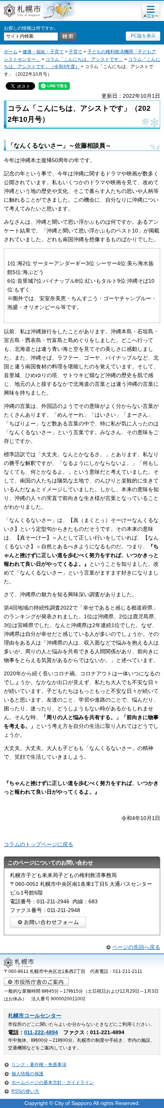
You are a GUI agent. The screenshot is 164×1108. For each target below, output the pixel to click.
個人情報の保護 (27, 1073)
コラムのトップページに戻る (38, 844)
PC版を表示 (143, 35)
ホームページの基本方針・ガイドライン (52, 1082)
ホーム (11, 51)
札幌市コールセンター (34, 1016)
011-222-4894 (41, 1032)
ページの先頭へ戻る (136, 947)
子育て (75, 51)
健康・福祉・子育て (43, 51)
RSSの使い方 (25, 1091)
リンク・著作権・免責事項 (38, 1064)
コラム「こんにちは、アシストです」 (84, 59)
